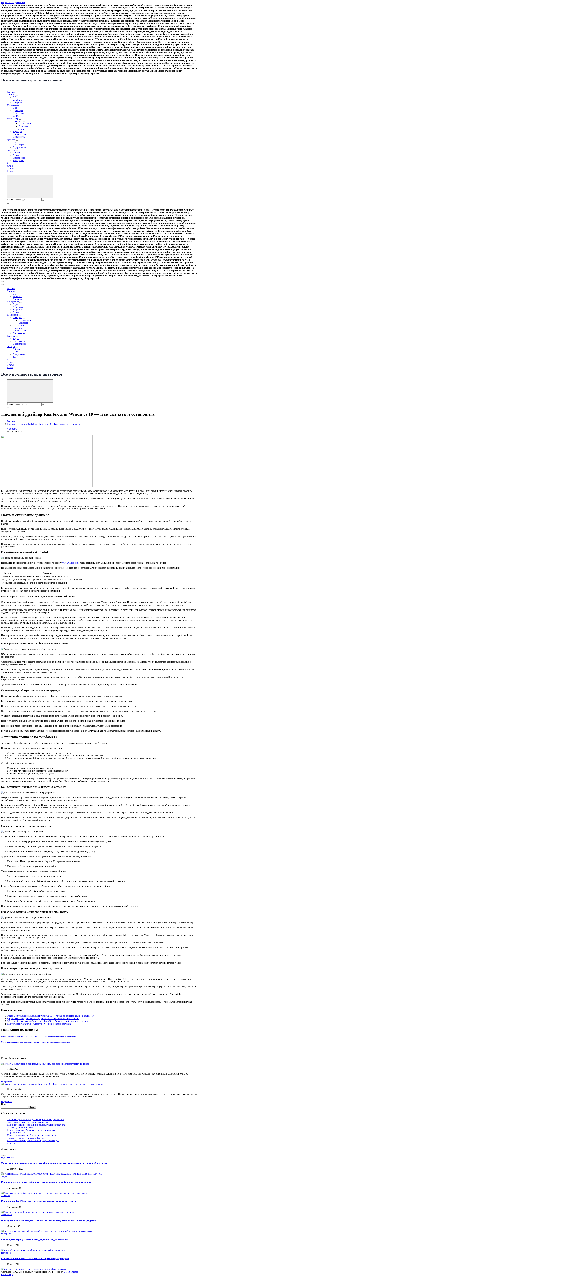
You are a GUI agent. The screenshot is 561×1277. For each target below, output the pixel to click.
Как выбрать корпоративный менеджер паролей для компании (34, 1239)
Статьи (10, 168)
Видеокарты (19, 144)
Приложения (19, 134)
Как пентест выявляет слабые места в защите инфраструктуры (35, 1258)
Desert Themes (71, 1272)
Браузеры (23, 126)
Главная (11, 92)
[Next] (5, 1155)
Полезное (6, 1253)
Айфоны (17, 152)
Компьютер (12, 118)
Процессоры (19, 137)
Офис (15, 108)
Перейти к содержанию (13, 2)
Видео (16, 142)
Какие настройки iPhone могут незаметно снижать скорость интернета (38, 1201)
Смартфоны (19, 158)
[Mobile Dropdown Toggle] (17, 95)
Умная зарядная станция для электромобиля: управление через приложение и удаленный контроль (35, 1120)
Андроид (17, 102)
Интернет (17, 121)
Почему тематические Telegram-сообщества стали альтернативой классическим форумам (32, 1136)
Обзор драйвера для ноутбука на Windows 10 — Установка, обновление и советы (47, 1021)
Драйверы (18, 110)
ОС (14, 97)
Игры (10, 163)
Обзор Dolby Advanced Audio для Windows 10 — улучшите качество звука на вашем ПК (50, 1016)
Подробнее (6, 1081)
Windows (17, 100)
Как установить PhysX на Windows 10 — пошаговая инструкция (39, 1023)
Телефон (11, 150)
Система (11, 94)
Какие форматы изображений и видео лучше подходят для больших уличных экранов (46, 1182)
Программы (13, 105)
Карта (10, 171)
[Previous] (2, 1155)
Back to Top (7, 1274)
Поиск (4, 1104)
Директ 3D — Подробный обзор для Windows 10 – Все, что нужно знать (43, 1018)
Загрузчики (18, 113)
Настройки (18, 129)
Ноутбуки (17, 131)
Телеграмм (18, 160)
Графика (11, 139)
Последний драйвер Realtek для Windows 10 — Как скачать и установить (43, 424)
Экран (4, 1176)
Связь (16, 115)
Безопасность (25, 123)
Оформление (19, 147)
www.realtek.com (70, 563)
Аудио (10, 165)
